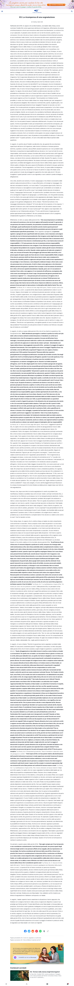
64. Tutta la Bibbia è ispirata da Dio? (31, 940)
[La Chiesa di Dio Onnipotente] (37, 11)
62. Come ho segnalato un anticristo (31, 938)
